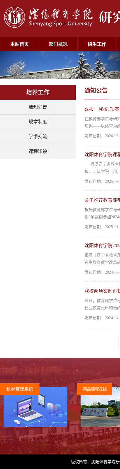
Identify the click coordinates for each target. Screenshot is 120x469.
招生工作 (97, 44)
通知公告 (38, 106)
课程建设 (38, 151)
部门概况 (58, 44)
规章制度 (38, 121)
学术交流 (38, 136)
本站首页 (19, 44)
